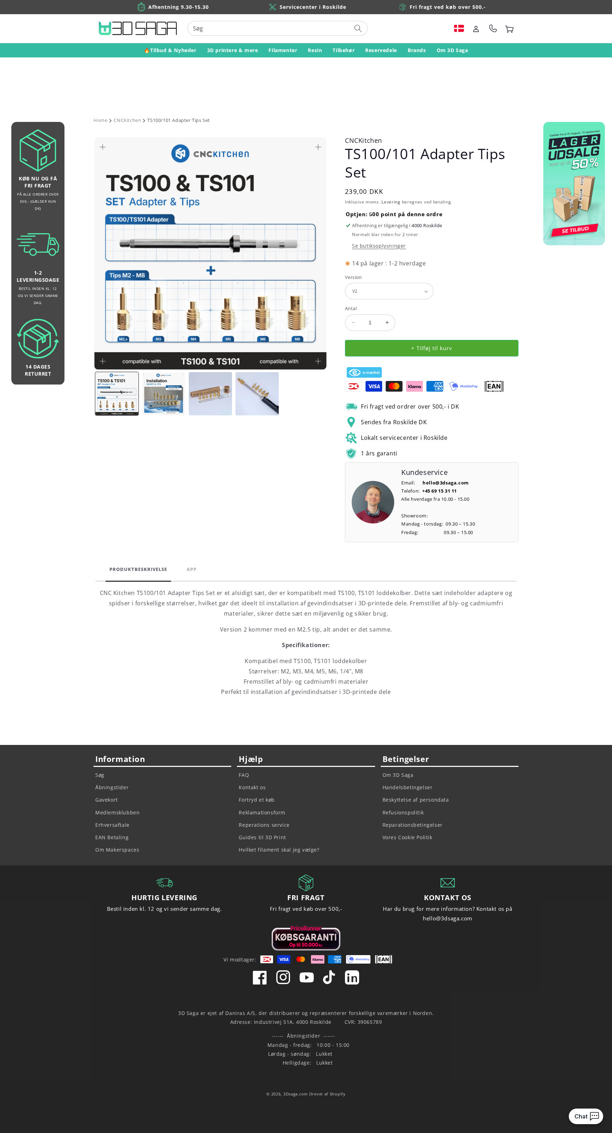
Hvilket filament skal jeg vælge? (279, 849)
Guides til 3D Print (262, 837)
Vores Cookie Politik (407, 837)
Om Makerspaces (117, 849)
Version (353, 277)
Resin (315, 50)
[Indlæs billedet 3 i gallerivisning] (210, 393)
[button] (459, 28)
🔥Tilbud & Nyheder (170, 50)
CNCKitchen (127, 120)
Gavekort (106, 799)
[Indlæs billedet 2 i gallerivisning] (163, 393)
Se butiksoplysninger (379, 245)
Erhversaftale (112, 824)
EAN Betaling (112, 837)
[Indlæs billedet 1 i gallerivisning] (116, 393)
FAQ (244, 775)
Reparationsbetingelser (412, 824)
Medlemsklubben (117, 812)
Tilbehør (344, 50)
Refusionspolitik (403, 812)
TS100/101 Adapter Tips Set (178, 120)
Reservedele (381, 50)
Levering (391, 202)
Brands (417, 50)
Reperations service (264, 824)
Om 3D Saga (452, 50)
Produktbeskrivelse (138, 569)
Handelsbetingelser (407, 787)
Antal (351, 308)
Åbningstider (112, 787)
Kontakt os (252, 787)
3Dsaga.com (295, 1093)
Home (100, 120)
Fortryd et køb (256, 799)
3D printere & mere (232, 50)
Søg (99, 775)
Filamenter (282, 50)
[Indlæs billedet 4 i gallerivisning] (257, 393)
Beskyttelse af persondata (415, 799)
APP (192, 569)
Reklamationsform (262, 812)
